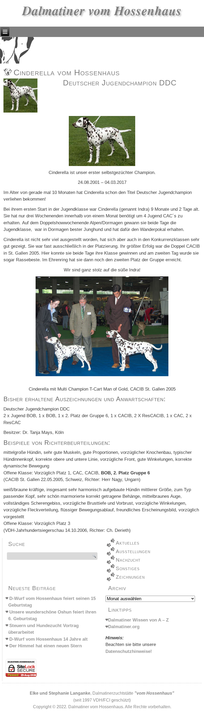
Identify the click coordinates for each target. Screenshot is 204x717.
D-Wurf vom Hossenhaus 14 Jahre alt (48, 639)
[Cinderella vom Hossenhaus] (21, 112)
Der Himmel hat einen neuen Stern (45, 645)
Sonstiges (128, 568)
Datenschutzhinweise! (128, 651)
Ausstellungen (133, 551)
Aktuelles (127, 543)
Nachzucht (128, 560)
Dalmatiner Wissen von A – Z (138, 620)
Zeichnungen (130, 577)
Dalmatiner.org (123, 626)
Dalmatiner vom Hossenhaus (102, 10)
